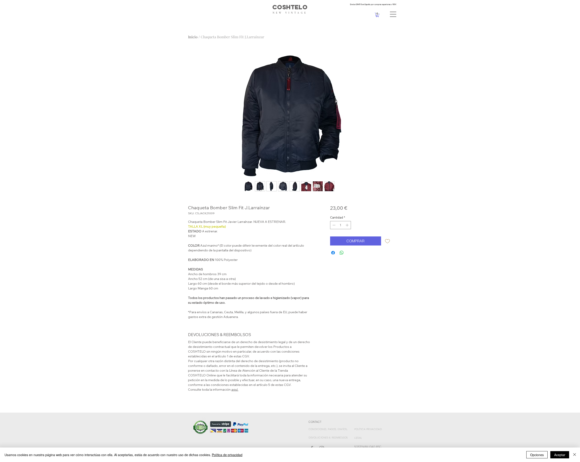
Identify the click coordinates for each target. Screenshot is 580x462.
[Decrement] (333, 225)
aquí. (234, 389)
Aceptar (559, 454)
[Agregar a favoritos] (387, 240)
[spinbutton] (340, 225)
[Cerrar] (574, 454)
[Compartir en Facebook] (333, 252)
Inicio (193, 36)
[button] (393, 14)
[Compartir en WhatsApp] (341, 252)
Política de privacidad (227, 454)
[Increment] (347, 225)
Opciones (537, 454)
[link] (377, 15)
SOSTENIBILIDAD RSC (368, 447)
